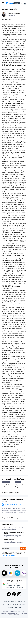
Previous (6, 482)
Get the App (6, 601)
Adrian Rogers (12, 15)
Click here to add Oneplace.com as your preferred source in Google (14, 585)
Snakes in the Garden (6, 486)
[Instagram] (19, 594)
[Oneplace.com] (9, 3)
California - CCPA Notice (14, 607)
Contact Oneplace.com (18, 604)
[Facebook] (9, 594)
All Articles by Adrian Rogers (10, 493)
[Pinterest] (14, 594)
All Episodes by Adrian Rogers (11, 518)
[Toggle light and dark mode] (24, 3)
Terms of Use (7, 604)
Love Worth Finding (14, 13)
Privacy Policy (21, 601)
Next (17, 482)
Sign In (16, 3)
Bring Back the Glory (19, 486)
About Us (13, 601)
